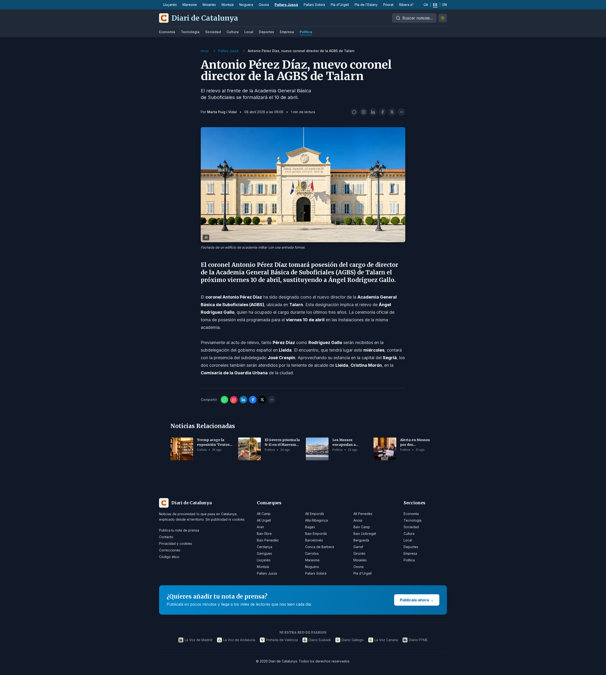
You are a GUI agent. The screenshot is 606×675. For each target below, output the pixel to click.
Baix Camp (361, 527)
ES (435, 5)
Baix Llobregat (364, 534)
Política (306, 32)
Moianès (209, 5)
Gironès (359, 553)
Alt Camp (264, 514)
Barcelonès (314, 540)
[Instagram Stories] (363, 112)
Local (248, 32)
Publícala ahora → (417, 600)
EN (444, 5)
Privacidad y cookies (175, 543)
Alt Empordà (314, 514)
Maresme (190, 5)
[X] (392, 112)
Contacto (166, 537)
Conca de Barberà (319, 547)
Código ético (169, 557)
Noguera (246, 5)
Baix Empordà (316, 534)
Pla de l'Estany (366, 5)
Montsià (228, 5)
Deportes (266, 32)
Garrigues (264, 553)
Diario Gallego (353, 640)
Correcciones (169, 550)
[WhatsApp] (354, 112)
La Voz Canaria (386, 640)
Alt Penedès (362, 514)
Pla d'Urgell (340, 5)
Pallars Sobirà (314, 5)
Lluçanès (170, 5)
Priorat (388, 5)
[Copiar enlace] (401, 112)
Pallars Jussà (286, 5)
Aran (260, 527)
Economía (167, 32)
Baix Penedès (268, 540)
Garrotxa (312, 553)
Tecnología (190, 32)
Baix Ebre (264, 534)
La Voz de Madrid (198, 640)
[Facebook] (382, 112)
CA (425, 5)
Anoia (357, 520)
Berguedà (361, 540)
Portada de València (282, 640)
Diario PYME (418, 640)
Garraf (358, 547)
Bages (310, 527)
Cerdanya (264, 547)
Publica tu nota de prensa (179, 530)
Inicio (205, 51)
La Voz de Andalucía (239, 640)
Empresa (287, 32)
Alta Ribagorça (316, 520)
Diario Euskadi (320, 640)
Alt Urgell (264, 520)
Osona (264, 5)
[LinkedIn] (373, 112)
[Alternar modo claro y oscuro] (442, 18)
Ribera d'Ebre (410, 5)
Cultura (233, 32)
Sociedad (213, 32)
